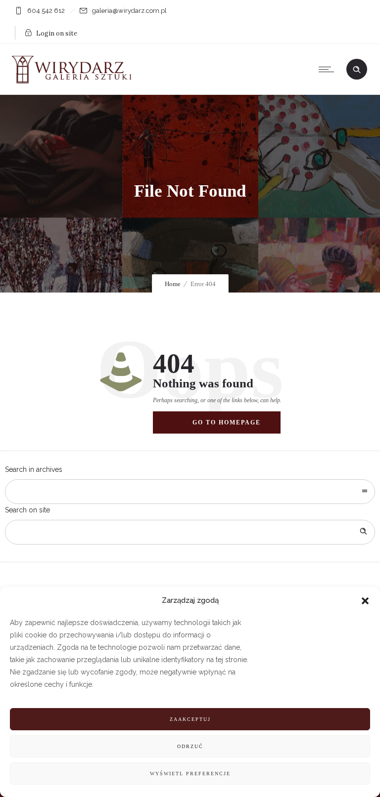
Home (173, 284)
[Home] (74, 82)
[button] (365, 601)
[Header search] (356, 69)
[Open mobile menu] (328, 69)
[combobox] (190, 491)
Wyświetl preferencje (190, 773)
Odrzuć (190, 746)
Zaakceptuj (190, 719)
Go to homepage (226, 422)
